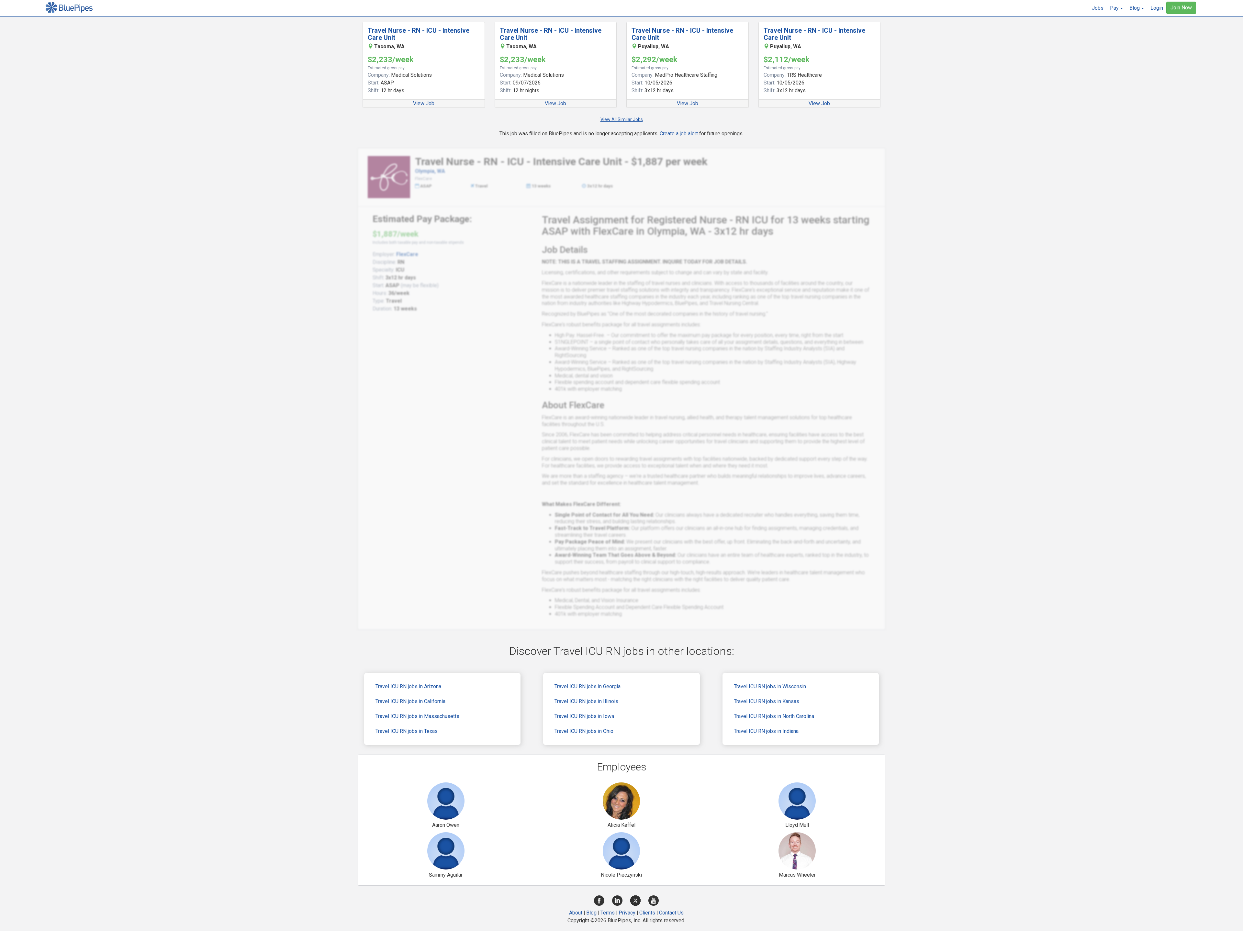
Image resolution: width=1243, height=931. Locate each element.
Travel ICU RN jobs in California (410, 701)
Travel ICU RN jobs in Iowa (584, 716)
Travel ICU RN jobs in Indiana (766, 731)
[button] (1116, 8)
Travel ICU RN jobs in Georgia (587, 686)
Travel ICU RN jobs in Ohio (583, 731)
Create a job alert (679, 133)
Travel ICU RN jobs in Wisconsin (770, 686)
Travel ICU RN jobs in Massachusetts (417, 716)
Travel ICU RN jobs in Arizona (408, 686)
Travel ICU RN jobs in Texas (406, 731)
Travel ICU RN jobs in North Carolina (774, 716)
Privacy (627, 913)
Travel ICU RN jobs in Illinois (586, 701)
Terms (607, 913)
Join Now (1181, 8)
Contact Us (671, 913)
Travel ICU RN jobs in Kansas (766, 701)
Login (1156, 8)
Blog (591, 913)
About (575, 913)
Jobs (1097, 8)
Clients (647, 913)
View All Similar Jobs (621, 119)
